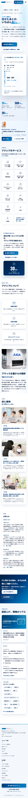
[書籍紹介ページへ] (4, 124)
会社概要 (4, 768)
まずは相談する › (10, 592)
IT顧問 (7, 221)
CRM (20, 210)
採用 (16, 707)
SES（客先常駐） (14, 704)
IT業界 (16, 687)
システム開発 (8, 687)
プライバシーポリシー (6, 780)
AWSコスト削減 (20, 197)
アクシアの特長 (5, 764)
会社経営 (16, 701)
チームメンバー (5, 770)
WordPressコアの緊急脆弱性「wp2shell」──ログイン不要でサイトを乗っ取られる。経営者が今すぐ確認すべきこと (13, 670)
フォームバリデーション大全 (8, 755)
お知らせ (4, 777)
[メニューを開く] (25, 2)
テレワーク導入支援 (7, 199)
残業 (15, 690)
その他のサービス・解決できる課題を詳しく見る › (20, 219)
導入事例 (4, 749)
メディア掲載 (4, 775)
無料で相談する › (10, 44)
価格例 (12, 154)
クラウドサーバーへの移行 (8, 188)
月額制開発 (7, 176)
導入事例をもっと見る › (8, 404)
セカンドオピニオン (20, 188)
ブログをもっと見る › (9, 675)
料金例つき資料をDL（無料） (13, 49)
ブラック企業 (8, 707)
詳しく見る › (7, 139)
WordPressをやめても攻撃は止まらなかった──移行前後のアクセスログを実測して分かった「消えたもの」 (14, 661)
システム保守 (8, 694)
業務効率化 (7, 701)
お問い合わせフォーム (15, 785)
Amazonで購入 (20, 139)
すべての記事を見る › (8, 711)
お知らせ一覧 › (6, 519)
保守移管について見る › (12, 257)
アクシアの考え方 (5, 766)
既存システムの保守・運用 (20, 165)
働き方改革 (7, 690)
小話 (6, 704)
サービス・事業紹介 (6, 744)
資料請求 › (8, 597)
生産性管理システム (7, 210)
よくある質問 (4, 753)
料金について (4, 746)
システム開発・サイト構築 (7, 165)
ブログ (3, 751)
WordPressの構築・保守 (20, 177)
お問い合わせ (19, 2)
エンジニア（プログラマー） (11, 697)
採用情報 (4, 773)
